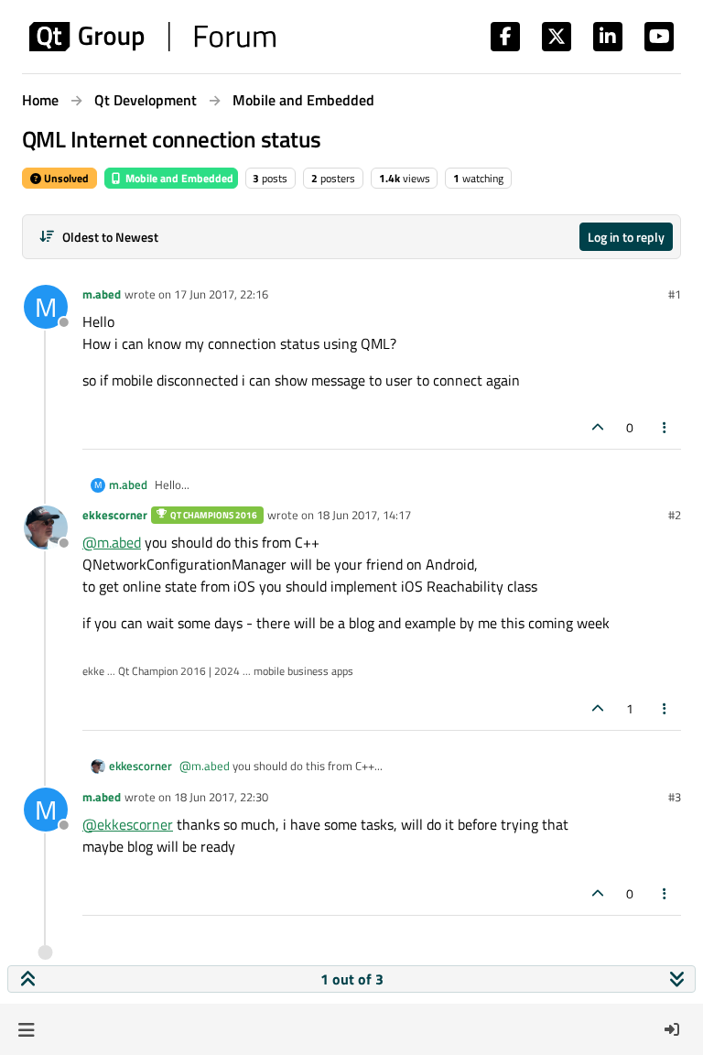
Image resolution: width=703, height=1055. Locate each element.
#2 (674, 515)
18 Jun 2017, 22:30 (221, 797)
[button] (26, 1029)
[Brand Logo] (152, 36)
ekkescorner (114, 515)
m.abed (101, 294)
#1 (674, 294)
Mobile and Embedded (178, 178)
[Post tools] (665, 427)
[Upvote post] (597, 427)
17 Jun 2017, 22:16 (221, 294)
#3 (674, 797)
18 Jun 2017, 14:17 (364, 515)
